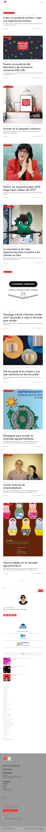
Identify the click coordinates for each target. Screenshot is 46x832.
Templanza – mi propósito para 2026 (18, 666)
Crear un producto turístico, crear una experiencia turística (22, 19)
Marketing (21, 246)
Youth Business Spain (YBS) (20, 184)
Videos (24, 482)
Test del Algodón (6, 184)
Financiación (5, 696)
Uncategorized (6, 734)
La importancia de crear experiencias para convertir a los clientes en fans (21, 252)
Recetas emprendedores (8, 725)
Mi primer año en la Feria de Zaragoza (18, 674)
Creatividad (5, 689)
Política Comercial (7, 368)
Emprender (16, 182)
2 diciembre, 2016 (8, 391)
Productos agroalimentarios (34, 431)
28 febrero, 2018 (8, 86)
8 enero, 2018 (7, 145)
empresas (5, 693)
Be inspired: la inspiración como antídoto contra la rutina (22, 658)
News (4, 712)
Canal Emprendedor (7, 684)
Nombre (4, 799)
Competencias (6, 686)
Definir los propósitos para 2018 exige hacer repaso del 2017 (21, 188)
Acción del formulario (7, 813)
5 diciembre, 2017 (8, 206)
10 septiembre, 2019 (9, 12)
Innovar (22, 15)
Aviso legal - (27, 828)
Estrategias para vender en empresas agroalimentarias (18, 437)
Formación (5, 698)
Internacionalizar (6, 703)
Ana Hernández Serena (8, 15)
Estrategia (16, 61)
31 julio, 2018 (7, 37)
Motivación (5, 711)
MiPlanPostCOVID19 (7, 709)
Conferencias (5, 687)
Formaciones (7, 769)
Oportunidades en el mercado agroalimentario (20, 564)
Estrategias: (7, 781)
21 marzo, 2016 (8, 504)
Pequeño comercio (33, 61)
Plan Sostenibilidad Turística (8, 719)
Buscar (4, 588)
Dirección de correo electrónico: (9, 804)
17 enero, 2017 (8, 337)
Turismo (31, 15)
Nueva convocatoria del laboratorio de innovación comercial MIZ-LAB (18, 67)
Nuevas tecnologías (33, 367)
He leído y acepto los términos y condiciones (13, 818)
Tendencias (5, 728)
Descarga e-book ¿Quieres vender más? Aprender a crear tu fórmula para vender (22, 317)
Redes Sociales (14, 368)
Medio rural (26, 15)
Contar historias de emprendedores (14, 486)
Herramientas (17, 15)
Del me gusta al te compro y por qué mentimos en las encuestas (21, 372)
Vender (35, 15)
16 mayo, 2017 (7, 271)
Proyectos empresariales (11, 765)
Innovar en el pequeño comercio (22, 129)
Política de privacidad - (34, 828)
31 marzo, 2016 (8, 455)
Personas (5, 718)
